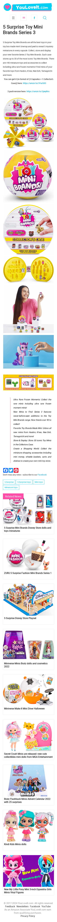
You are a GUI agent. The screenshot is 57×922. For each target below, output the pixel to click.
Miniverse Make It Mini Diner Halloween (24, 708)
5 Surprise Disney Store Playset (20, 618)
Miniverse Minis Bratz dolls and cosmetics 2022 (26, 665)
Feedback (10, 906)
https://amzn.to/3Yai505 (34, 83)
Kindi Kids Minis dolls (15, 844)
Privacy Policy (28, 916)
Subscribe (24, 18)
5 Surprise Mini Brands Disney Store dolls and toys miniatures (27, 529)
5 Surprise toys (24, 482)
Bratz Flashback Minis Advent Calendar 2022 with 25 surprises (27, 800)
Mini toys (39, 482)
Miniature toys (11, 487)
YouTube (46, 906)
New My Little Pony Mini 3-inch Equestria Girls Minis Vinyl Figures (27, 891)
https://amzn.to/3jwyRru (38, 91)
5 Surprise (9, 482)
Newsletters (22, 906)
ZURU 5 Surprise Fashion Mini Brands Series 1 (28, 573)
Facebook (34, 18)
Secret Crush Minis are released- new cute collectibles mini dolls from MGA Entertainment (28, 755)
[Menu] (13, 18)
